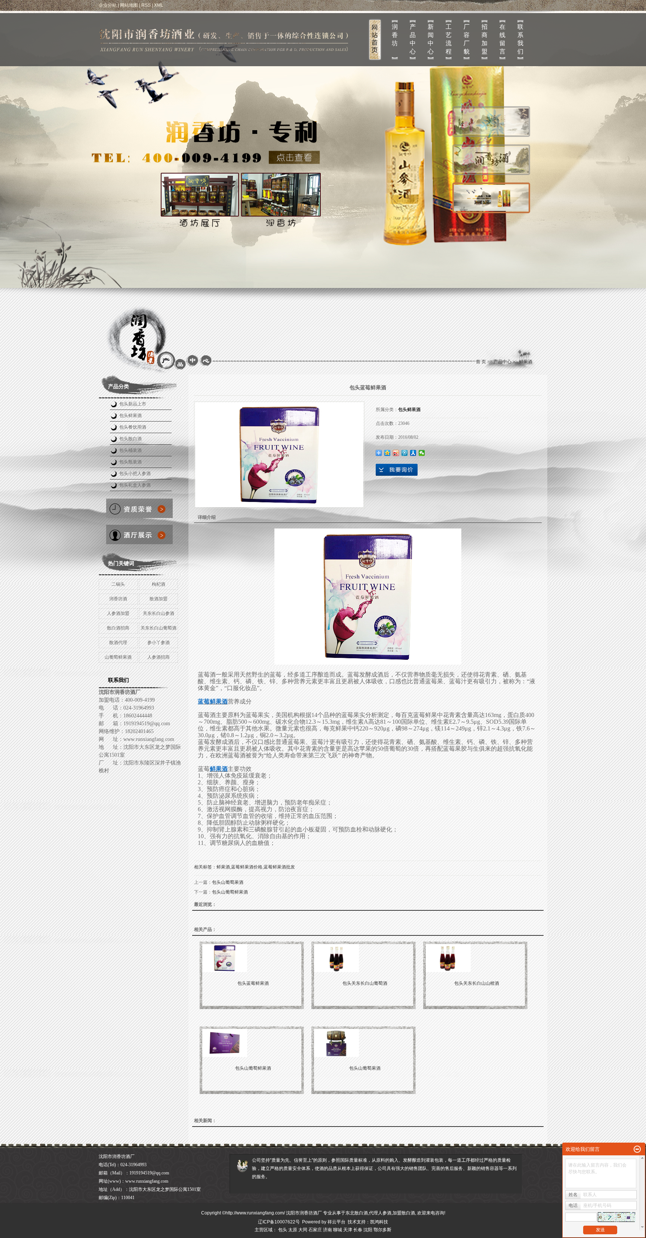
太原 (292, 1229)
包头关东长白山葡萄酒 (364, 983)
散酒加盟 (158, 598)
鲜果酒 (525, 361)
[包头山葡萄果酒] (365, 1043)
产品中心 (413, 39)
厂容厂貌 (467, 39)
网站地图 (129, 5)
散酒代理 (118, 642)
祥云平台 (336, 1222)
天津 (347, 1229)
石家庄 (315, 1229)
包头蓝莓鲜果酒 (253, 983)
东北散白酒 (356, 1213)
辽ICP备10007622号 (279, 1222)
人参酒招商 (158, 657)
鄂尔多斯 (382, 1229)
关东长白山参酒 (158, 613)
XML (158, 5)
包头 (282, 1229)
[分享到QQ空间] (387, 453)
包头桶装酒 (130, 450)
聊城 (337, 1229)
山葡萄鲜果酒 (118, 657)
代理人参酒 (380, 1213)
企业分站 (108, 5)
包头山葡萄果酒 (227, 882)
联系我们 (520, 39)
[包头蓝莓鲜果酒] (253, 958)
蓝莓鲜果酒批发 (279, 867)
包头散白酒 (130, 438)
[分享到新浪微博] (396, 453)
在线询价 (397, 470)
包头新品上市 (132, 404)
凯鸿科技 (379, 1222)
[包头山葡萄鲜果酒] (253, 1043)
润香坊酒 (118, 598)
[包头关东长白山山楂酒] (476, 958)
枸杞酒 (158, 584)
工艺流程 (449, 39)
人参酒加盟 (118, 613)
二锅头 (118, 584)
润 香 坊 (395, 35)
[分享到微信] (422, 453)
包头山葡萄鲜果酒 (230, 892)
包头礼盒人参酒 (135, 485)
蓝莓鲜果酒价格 (246, 867)
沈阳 (367, 1229)
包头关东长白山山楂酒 (476, 983)
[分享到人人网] (413, 453)
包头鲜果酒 (130, 415)
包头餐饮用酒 (132, 427)
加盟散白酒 (404, 1213)
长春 (357, 1229)
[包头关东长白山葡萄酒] (365, 958)
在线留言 (502, 39)
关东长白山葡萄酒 (158, 628)
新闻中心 (431, 39)
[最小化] (637, 1149)
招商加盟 (484, 39)
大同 (302, 1229)
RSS (146, 5)
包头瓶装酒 (130, 462)
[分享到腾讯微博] (405, 453)
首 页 (481, 361)
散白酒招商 (118, 628)
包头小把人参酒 (135, 473)
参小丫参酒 (158, 642)
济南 (327, 1229)
